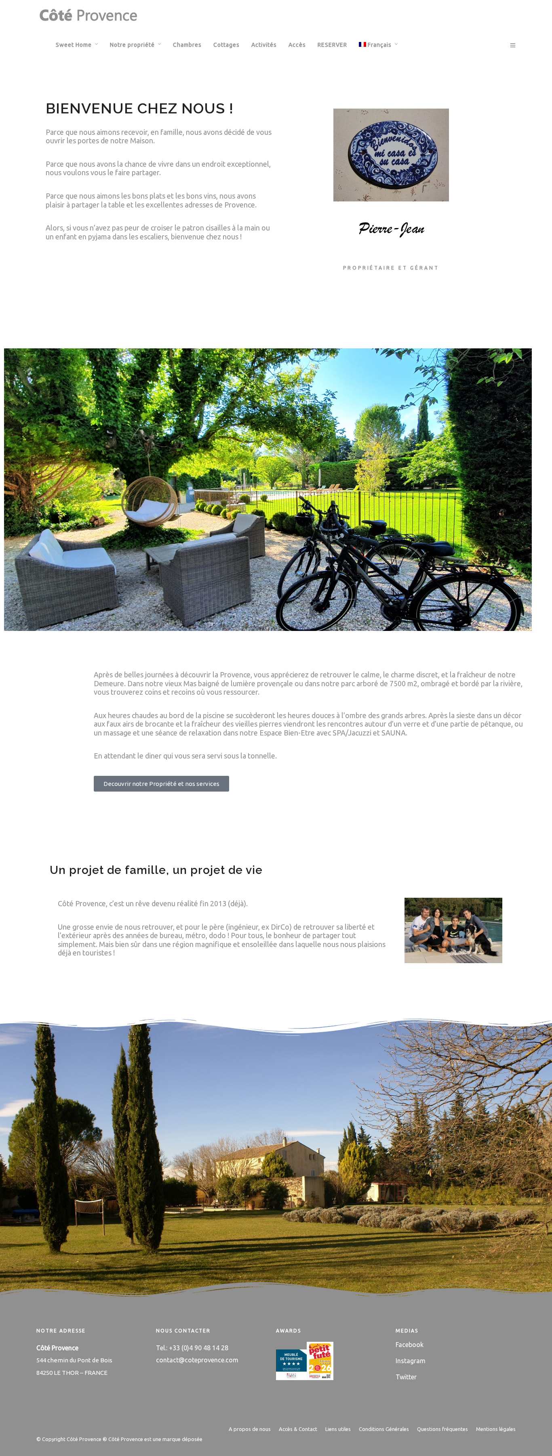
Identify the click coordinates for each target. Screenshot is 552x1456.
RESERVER (332, 45)
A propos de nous (250, 1429)
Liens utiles (338, 1429)
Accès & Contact (298, 1429)
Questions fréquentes (442, 1429)
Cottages (226, 45)
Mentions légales (496, 1429)
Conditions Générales (384, 1429)
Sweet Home (74, 45)
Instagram (411, 1360)
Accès (297, 45)
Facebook (409, 1344)
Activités (264, 45)
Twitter (406, 1377)
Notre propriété (132, 45)
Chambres (187, 45)
